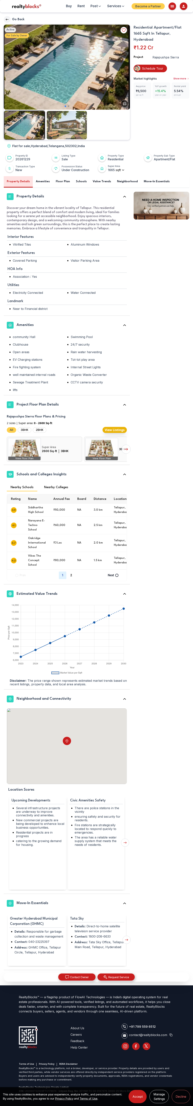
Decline (181, 1096)
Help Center (79, 1047)
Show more (179, 78)
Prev (23, 575)
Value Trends (102, 181)
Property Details (18, 181)
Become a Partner (146, 6)
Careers (76, 1034)
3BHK (24, 430)
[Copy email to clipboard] (171, 1035)
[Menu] (172, 6)
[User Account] (183, 6)
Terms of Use (26, 1063)
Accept (137, 1096)
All (11, 430)
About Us (77, 1028)
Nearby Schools (22, 487)
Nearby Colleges (56, 487)
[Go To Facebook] (136, 1046)
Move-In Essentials (157, 181)
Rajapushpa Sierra (165, 57)
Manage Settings (159, 1096)
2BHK (39, 430)
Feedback (77, 1041)
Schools (81, 181)
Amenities (43, 181)
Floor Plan (63, 181)
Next (111, 575)
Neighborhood (127, 181)
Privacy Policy (46, 1063)
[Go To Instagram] (125, 1046)
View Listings (115, 430)
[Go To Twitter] (146, 1046)
